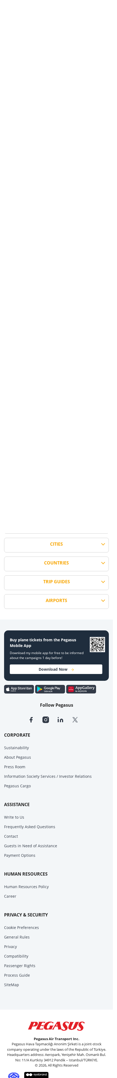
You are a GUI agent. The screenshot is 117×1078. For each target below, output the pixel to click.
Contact (11, 836)
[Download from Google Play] (50, 689)
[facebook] (35, 719)
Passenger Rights (19, 965)
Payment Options (19, 855)
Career (10, 896)
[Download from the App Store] (19, 689)
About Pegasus (17, 757)
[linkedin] (64, 719)
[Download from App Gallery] (81, 689)
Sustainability (16, 747)
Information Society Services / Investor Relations (48, 776)
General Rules (17, 937)
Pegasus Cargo (17, 785)
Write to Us (14, 817)
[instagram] (49, 719)
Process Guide (17, 975)
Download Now (53, 669)
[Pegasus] (56, 1026)
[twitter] (78, 719)
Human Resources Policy (26, 886)
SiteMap (11, 984)
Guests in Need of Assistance (30, 845)
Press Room (14, 766)
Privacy (10, 946)
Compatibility (16, 956)
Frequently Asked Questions (29, 826)
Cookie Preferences (21, 927)
